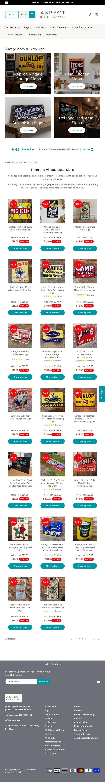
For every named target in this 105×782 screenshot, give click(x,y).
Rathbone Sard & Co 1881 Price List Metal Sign (53, 606)
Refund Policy (80, 722)
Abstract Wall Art (53, 741)
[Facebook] (6, 2)
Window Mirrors (52, 745)
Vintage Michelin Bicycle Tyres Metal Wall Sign (20, 228)
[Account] (91, 14)
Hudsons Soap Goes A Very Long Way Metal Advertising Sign (85, 547)
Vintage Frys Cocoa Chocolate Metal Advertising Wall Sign (52, 229)
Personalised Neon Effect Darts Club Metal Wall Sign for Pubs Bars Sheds (20, 483)
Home (77, 706)
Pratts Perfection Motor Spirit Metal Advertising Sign (52, 290)
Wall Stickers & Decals (55, 730)
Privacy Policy (80, 730)
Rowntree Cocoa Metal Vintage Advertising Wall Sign (20, 547)
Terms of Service (82, 733)
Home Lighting (52, 714)
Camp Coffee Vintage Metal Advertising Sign (85, 288)
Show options (20, 248)
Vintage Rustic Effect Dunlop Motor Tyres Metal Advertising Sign (85, 418)
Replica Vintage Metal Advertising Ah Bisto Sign (20, 288)
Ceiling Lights (51, 722)
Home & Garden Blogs (84, 714)
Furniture (49, 733)
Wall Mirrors (50, 706)
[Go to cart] (96, 14)
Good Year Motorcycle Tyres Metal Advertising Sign (52, 418)
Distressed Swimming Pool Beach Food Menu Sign (20, 607)
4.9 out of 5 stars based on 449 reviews (58, 149)
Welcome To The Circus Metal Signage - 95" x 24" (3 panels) (52, 483)
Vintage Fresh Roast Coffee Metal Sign (20, 353)
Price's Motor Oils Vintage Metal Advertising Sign (85, 354)
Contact (78, 718)
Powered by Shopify (13, 772)
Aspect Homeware (28, 769)
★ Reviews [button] (102, 394)
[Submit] (32, 14)
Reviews (78, 710)
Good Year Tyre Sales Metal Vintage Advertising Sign (52, 354)
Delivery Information (84, 726)
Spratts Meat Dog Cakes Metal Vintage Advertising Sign (84, 483)
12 (93, 639)
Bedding (48, 726)
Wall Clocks (50, 737)
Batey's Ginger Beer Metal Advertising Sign (20, 417)
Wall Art (48, 718)
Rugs (47, 710)
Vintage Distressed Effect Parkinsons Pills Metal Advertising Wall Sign (52, 547)
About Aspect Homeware (86, 737)
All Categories (51, 753)
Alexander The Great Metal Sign (85, 228)
